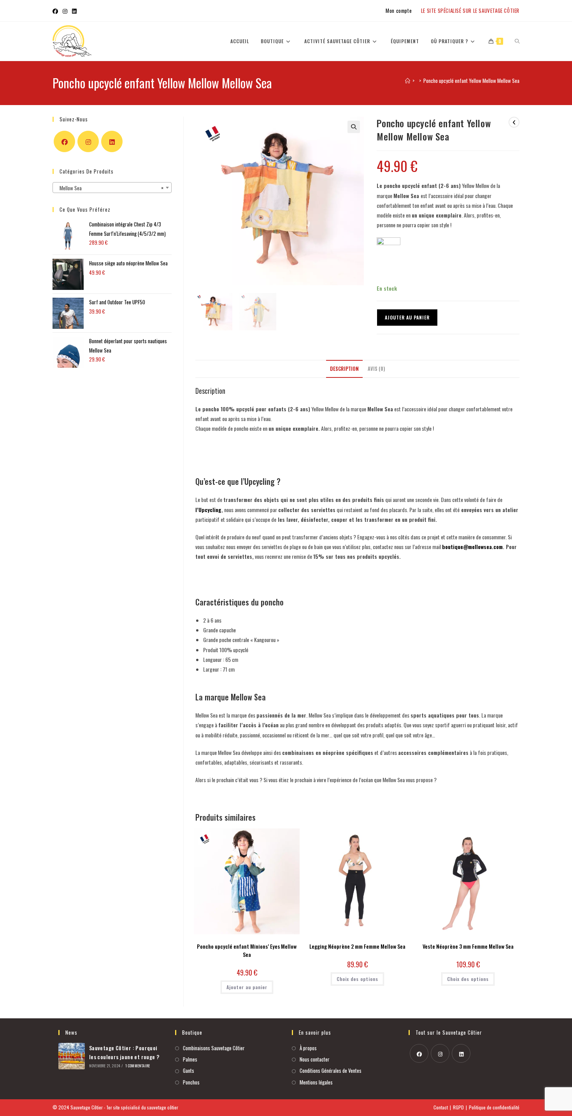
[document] (286, 558)
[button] (400, 434)
